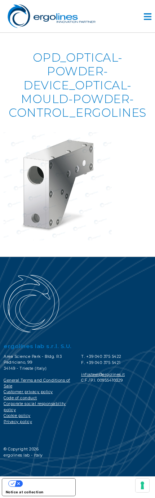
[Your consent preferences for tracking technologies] (142, 485)
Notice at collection (25, 492)
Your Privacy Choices (46, 483)
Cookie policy (17, 415)
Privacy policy (18, 421)
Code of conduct (20, 398)
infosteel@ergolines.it (103, 374)
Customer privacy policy (28, 392)
